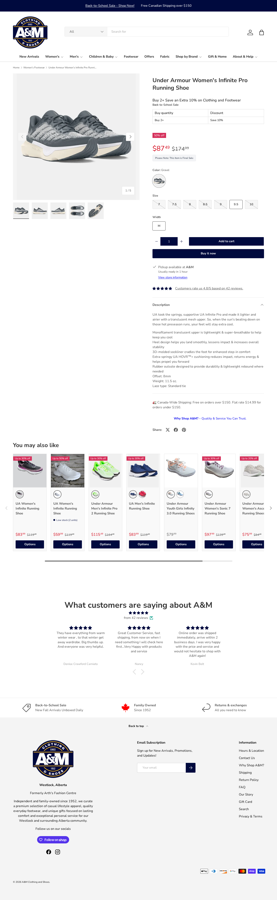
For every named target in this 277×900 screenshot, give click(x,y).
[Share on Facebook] (176, 430)
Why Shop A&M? (251, 765)
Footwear (131, 56)
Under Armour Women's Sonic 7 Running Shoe (218, 508)
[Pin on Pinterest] (184, 430)
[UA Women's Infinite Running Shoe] (29, 470)
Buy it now (208, 253)
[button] (261, 32)
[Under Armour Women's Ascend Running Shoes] (256, 470)
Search (244, 809)
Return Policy (249, 780)
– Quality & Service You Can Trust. (210, 418)
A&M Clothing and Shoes (35, 882)
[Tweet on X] (168, 430)
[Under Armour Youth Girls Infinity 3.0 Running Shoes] (181, 470)
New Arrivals (29, 56)
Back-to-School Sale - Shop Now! (109, 5)
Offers (149, 56)
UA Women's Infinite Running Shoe (27, 508)
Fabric (165, 56)
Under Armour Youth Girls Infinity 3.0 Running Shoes (181, 508)
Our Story (246, 794)
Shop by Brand (187, 56)
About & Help (243, 56)
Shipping (245, 772)
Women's (52, 56)
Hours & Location (251, 750)
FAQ (242, 787)
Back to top (137, 726)
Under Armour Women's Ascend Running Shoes (255, 508)
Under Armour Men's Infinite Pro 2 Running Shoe (104, 508)
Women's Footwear (34, 67)
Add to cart (226, 241)
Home (16, 67)
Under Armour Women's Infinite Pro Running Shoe (72, 67)
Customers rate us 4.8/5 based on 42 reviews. (209, 288)
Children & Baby (101, 56)
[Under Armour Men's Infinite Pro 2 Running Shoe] (105, 470)
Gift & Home (217, 56)
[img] (138, 612)
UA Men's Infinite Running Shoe (142, 506)
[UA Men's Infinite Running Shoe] (143, 470)
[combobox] (147, 31)
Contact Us (247, 758)
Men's (74, 56)
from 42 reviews (136, 618)
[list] (76, 137)
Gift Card (245, 802)
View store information (172, 277)
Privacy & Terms (250, 816)
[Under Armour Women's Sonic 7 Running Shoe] (218, 470)
